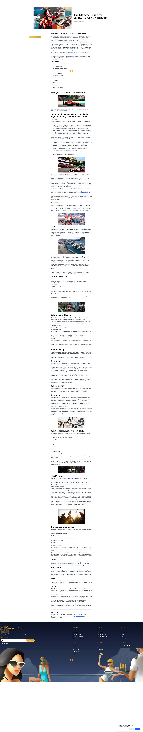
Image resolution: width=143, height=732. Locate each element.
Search (30, 640)
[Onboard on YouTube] (127, 646)
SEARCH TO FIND (4, 637)
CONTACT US (99, 642)
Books (122, 634)
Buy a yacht (75, 629)
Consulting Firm (77, 638)
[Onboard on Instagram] (124, 646)
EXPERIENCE (86, 37)
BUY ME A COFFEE (55, 619)
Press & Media (76, 651)
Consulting (104, 37)
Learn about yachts (35, 37)
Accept (137, 728)
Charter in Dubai (77, 634)
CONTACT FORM (100, 649)
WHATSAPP (99, 647)
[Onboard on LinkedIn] (122, 646)
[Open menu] (112, 37)
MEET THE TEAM (76, 649)
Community (123, 638)
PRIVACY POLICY (4, 643)
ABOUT (74, 642)
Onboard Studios (101, 632)
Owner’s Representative (79, 636)
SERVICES (75, 644)
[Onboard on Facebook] (130, 646)
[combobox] (18, 640)
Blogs (74, 653)
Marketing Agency (101, 629)
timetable (72, 478)
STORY (74, 647)
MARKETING (95, 37)
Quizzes (122, 636)
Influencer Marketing (102, 636)
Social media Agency (101, 634)
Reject (131, 728)
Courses (123, 629)
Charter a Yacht (77, 632)
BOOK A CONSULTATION (102, 644)
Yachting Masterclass (126, 632)
